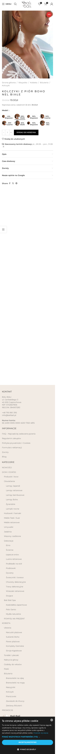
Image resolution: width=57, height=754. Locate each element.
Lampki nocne (12, 509)
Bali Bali (15, 716)
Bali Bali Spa (10, 600)
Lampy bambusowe (15, 495)
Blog (4, 456)
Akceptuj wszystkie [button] (27, 742)
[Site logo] (27, 4)
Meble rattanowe (11, 522)
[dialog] (27, 735)
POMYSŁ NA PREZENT (14, 618)
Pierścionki (11, 696)
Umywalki (8, 527)
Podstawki (11, 568)
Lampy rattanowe (14, 490)
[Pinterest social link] (16, 183)
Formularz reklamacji (12, 447)
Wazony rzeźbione (12, 536)
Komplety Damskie (15, 646)
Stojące (9, 596)
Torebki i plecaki (11, 655)
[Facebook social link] (9, 183)
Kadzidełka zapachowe (16, 605)
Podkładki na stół (14, 564)
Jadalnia (8, 531)
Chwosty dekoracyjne (16, 582)
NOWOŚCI (7, 467)
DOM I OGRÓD (9, 472)
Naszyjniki (10, 687)
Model (5, 110)
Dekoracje (8, 541)
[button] (27, 736)
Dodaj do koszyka (26, 132)
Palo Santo (11, 609)
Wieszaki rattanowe (15, 591)
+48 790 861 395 (9, 412)
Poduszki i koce (11, 476)
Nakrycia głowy (11, 660)
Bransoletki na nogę (15, 682)
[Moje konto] (51, 4)
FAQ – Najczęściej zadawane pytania (18, 434)
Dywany (10, 573)
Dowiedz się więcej (41, 733)
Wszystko (22, 82)
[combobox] (51, 720)
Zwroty (5, 452)
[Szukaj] (15, 4)
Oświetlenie (9, 481)
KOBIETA (6, 623)
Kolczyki (6, 85)
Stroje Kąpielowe (14, 650)
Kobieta (33, 82)
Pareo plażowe (12, 641)
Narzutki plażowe (14, 632)
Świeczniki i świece (14, 577)
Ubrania (7, 628)
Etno (8, 545)
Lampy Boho (12, 499)
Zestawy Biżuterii (14, 705)
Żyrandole (10, 504)
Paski (6, 669)
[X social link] (13, 183)
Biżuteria (44, 82)
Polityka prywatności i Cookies (16, 443)
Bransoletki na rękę (15, 678)
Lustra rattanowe (14, 559)
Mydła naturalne (13, 614)
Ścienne (9, 550)
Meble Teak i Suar (12, 518)
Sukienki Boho (12, 637)
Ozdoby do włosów (13, 664)
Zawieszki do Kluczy (15, 701)
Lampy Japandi (13, 486)
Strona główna (9, 82)
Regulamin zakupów (11, 438)
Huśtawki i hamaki (12, 513)
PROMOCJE (7, 710)
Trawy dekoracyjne (14, 586)
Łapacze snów (12, 554)
